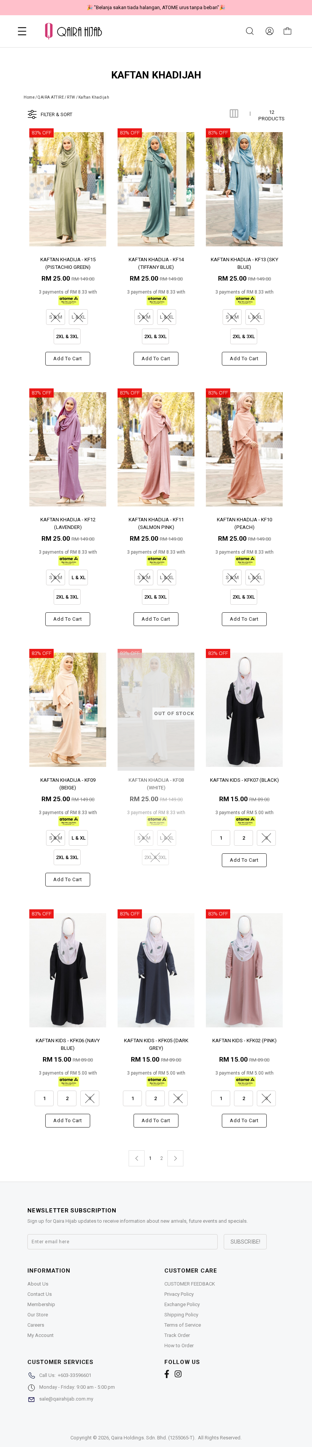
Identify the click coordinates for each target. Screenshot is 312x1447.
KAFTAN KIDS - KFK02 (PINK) (244, 1040)
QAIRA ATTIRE (51, 97)
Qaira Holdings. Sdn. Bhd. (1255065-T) (152, 1438)
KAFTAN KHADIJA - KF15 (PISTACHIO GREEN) (68, 263)
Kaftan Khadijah (94, 97)
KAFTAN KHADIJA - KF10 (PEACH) (244, 523)
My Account (40, 1335)
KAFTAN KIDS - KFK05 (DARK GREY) (156, 1044)
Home (29, 97)
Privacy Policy (179, 1294)
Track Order (177, 1335)
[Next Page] (175, 1158)
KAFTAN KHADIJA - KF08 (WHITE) (156, 783)
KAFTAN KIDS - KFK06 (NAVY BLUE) (68, 1044)
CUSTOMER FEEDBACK (189, 1284)
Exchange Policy (182, 1304)
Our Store (37, 1315)
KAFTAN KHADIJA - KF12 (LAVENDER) (68, 523)
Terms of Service (182, 1325)
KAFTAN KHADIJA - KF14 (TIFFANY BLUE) (156, 263)
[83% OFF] (67, 189)
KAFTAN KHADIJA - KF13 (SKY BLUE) (244, 263)
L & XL (79, 577)
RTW (71, 97)
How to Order (179, 1345)
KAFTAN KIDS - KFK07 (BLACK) (244, 780)
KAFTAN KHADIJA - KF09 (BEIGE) (68, 783)
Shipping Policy (181, 1315)
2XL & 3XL (67, 336)
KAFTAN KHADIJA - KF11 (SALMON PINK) (156, 523)
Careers (35, 1325)
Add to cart (67, 358)
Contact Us (39, 1294)
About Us (37, 1284)
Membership (41, 1304)
